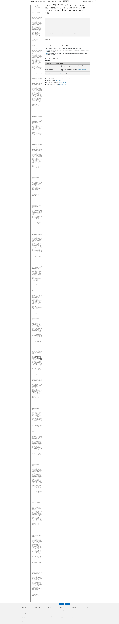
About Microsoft (86, 610)
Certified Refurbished (37, 616)
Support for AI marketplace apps (76, 613)
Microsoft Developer (74, 610)
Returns (36, 613)
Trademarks (77, 622)
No (67, 603)
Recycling (85, 622)
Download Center (37, 610)
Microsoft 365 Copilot (62, 617)
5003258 (47, 50)
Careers (86, 608)
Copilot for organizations (25, 614)
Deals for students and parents (51, 617)
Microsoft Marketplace (75, 616)
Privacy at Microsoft (87, 613)
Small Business (61, 619)
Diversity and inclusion (87, 616)
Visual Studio (73, 619)
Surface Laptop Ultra (24, 611)
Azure (73, 608)
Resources (59, 1)
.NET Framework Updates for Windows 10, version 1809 (36, 6)
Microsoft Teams (61, 616)
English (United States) (26, 621)
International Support (62, 84)
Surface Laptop (24, 610)
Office (41, 1)
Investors (86, 614)
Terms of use (73, 622)
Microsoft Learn (74, 611)
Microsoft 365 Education (50, 613)
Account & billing (54, 1)
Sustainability (86, 619)
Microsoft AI (61, 608)
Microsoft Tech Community (75, 614)
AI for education (49, 619)
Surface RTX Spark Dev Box (25, 613)
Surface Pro (23, 608)
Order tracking (37, 614)
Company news (86, 611)
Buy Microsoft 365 (65, 1)
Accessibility (86, 617)
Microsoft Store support (38, 611)
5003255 (47, 53)
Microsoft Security (62, 610)
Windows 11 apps (24, 619)
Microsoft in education (50, 608)
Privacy (69, 622)
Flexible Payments (37, 619)
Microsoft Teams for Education (51, 611)
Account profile (37, 608)
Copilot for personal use (25, 616)
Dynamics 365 (61, 611)
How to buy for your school (51, 614)
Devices (49, 1)
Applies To (46, 16)
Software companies (74, 617)
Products (44, 1)
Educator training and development (52, 616)
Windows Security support (62, 82)
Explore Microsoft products (25, 617)
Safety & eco (81, 622)
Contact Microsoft (65, 622)
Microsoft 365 (37, 1)
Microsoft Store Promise (38, 617)
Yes (61, 603)
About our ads (88, 622)
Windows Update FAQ (58, 80)
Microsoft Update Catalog (82, 69)
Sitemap (61, 622)
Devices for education (50, 610)
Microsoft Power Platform (62, 614)
